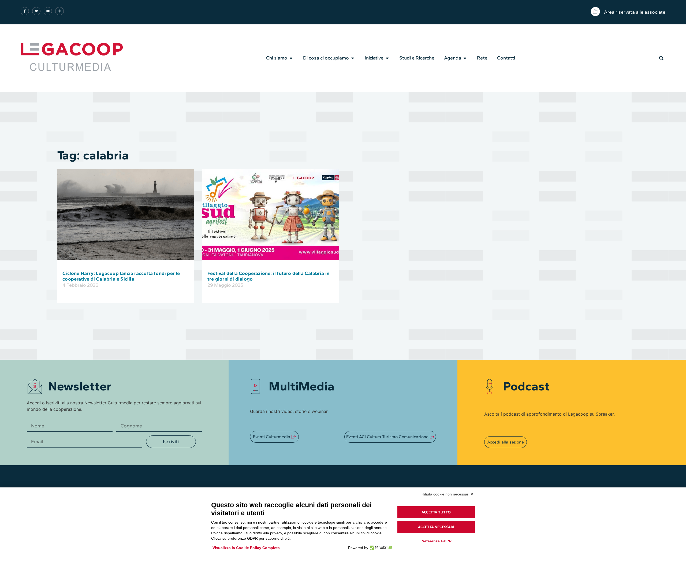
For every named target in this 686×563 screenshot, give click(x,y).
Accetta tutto (436, 512)
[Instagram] (59, 11)
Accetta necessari (436, 527)
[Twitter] (36, 11)
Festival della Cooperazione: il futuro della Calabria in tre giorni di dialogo (268, 276)
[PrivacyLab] (380, 547)
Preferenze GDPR (436, 541)
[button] (661, 58)
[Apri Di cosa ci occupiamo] (352, 58)
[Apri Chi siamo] (291, 58)
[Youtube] (48, 11)
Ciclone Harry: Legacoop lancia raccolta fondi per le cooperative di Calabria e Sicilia (121, 276)
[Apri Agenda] (465, 58)
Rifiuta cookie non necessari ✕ (448, 494)
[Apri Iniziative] (387, 58)
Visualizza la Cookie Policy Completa (246, 548)
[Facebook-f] (25, 11)
